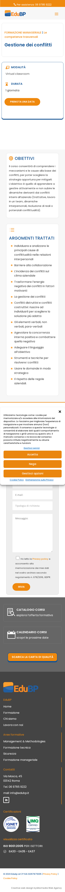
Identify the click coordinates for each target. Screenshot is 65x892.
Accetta (32, 454)
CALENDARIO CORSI (31, 632)
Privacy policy (40, 559)
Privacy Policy (50, 873)
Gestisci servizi (32, 448)
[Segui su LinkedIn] (6, 800)
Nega (32, 464)
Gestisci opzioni (32, 473)
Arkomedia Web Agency (49, 887)
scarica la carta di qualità (32, 657)
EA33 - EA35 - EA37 (22, 851)
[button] (60, 411)
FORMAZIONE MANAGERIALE (23, 33)
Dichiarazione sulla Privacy (39, 480)
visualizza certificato (17, 839)
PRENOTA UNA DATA (22, 101)
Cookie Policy (17, 480)
